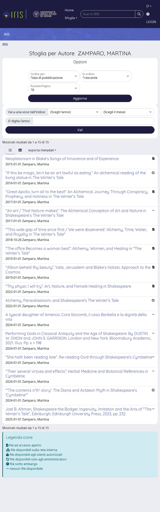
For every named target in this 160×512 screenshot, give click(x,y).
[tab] (10, 150)
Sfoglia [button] (70, 18)
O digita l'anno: (19, 121)
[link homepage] (14, 14)
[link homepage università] (44, 14)
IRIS (5, 44)
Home (69, 10)
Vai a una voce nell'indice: (26, 112)
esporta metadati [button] (41, 150)
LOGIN (151, 22)
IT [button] (147, 6)
